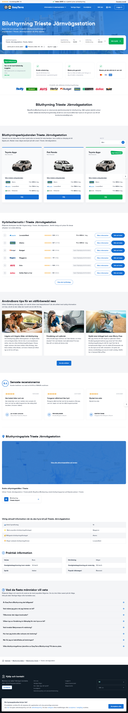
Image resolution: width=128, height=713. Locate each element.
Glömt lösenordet (70, 683)
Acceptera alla (116, 706)
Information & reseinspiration (54, 7)
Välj (22, 197)
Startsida (7, 661)
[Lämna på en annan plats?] (5, 47)
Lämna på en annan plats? (15, 47)
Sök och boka (118, 235)
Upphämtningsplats (11, 40)
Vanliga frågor (75, 7)
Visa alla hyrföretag (64, 282)
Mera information (102, 235)
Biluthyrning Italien (18, 661)
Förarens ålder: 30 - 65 (35, 47)
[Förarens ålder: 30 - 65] (27, 47)
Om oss (36, 681)
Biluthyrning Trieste (32, 661)
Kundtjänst (87, 7)
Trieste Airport (15, 499)
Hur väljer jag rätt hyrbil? (41, 686)
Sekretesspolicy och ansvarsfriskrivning (46, 691)
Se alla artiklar (64, 363)
